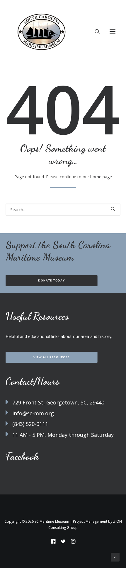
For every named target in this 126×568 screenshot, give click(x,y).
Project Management (90, 521)
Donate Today (51, 281)
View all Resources (51, 357)
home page (101, 176)
